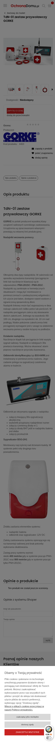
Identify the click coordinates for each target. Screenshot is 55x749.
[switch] (48, 737)
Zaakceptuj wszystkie (27, 732)
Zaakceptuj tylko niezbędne (27, 717)
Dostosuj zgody (27, 724)
